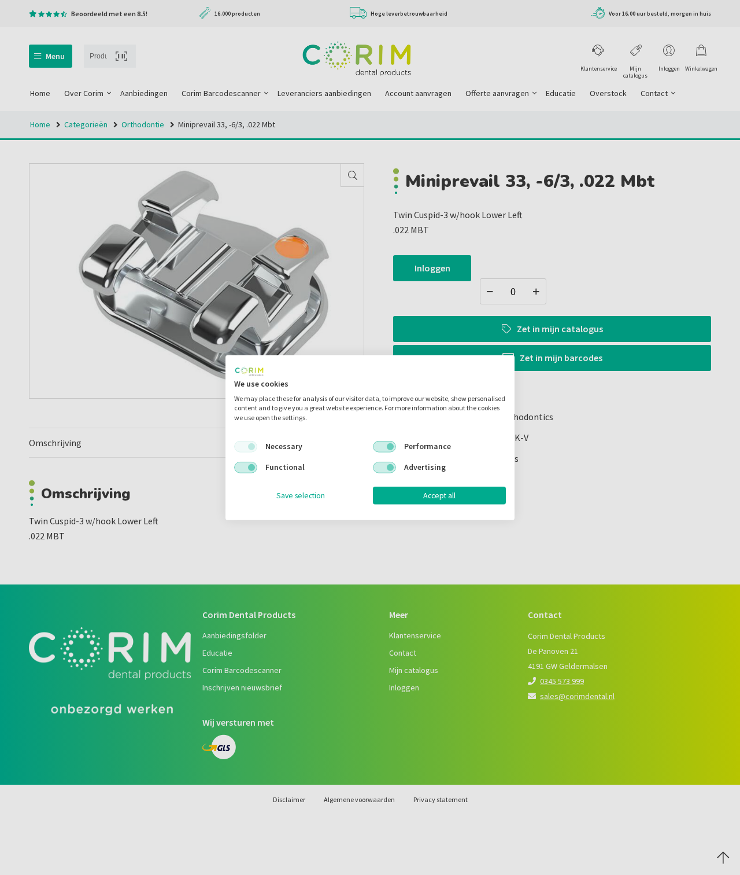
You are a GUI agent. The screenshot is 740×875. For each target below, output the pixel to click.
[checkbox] (245, 447)
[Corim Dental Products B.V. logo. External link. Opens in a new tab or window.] (249, 371)
